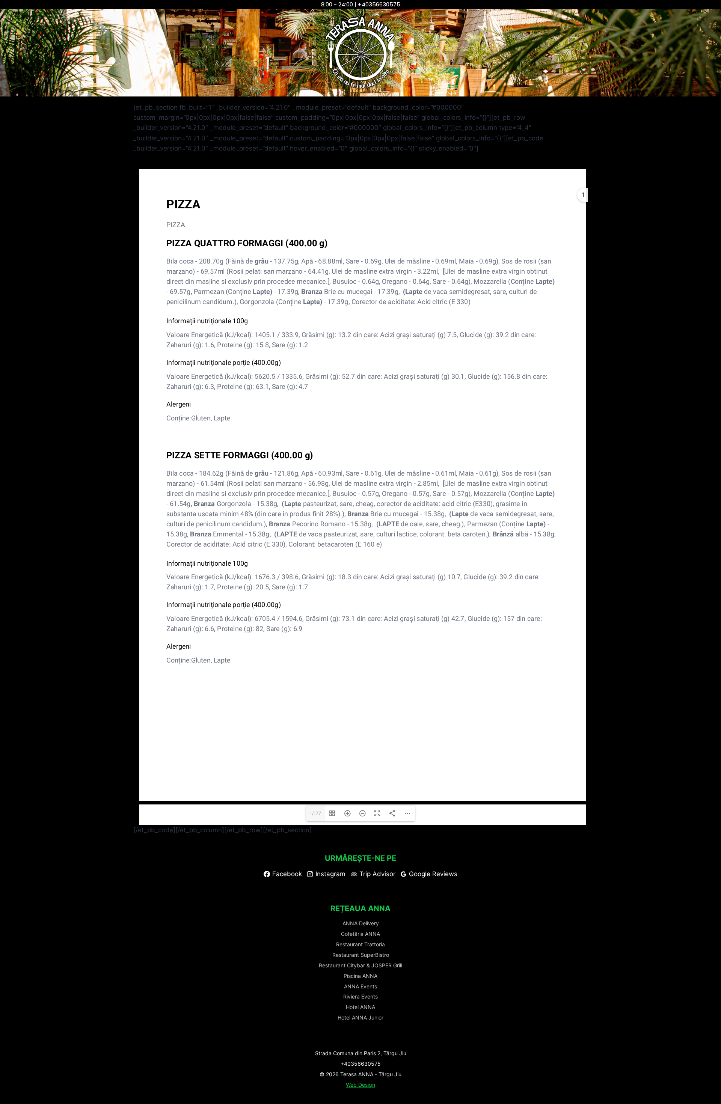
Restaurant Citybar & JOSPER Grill (360, 965)
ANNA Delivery (360, 923)
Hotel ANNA (360, 1007)
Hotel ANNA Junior (360, 1017)
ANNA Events (360, 986)
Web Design (360, 1084)
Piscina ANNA (360, 976)
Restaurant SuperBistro (360, 955)
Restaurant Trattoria (360, 944)
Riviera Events (360, 996)
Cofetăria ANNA (360, 934)
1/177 (315, 813)
